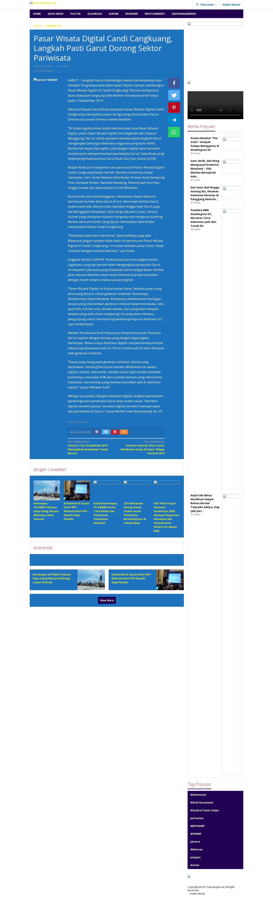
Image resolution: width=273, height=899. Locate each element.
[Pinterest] (115, 431)
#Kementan (198, 794)
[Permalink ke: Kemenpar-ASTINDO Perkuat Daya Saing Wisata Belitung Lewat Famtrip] (47, 490)
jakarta (195, 841)
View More (107, 600)
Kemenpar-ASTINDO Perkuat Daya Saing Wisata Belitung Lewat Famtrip (46, 511)
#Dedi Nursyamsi (201, 802)
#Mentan (196, 849)
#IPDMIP (195, 834)
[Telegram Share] (174, 119)
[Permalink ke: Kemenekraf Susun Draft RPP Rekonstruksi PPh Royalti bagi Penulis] (77, 490)
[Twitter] (106, 431)
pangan (195, 857)
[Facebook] (97, 431)
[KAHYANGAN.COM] (43, 2)
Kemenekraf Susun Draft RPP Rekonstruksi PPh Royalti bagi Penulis (76, 511)
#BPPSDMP (197, 826)
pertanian (197, 818)
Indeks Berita (197, 893)
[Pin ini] (174, 107)
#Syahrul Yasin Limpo (204, 810)
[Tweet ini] (174, 95)
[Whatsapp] (174, 132)
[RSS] (124, 431)
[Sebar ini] (174, 83)
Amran (194, 865)
